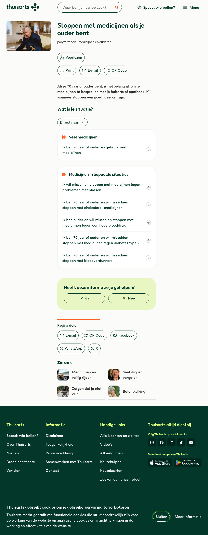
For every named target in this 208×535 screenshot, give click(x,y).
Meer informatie (188, 516)
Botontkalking (134, 391)
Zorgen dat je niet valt (86, 391)
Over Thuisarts (18, 444)
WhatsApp (73, 348)
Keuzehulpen (110, 461)
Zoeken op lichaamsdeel (120, 479)
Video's (106, 444)
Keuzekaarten (111, 470)
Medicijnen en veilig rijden (84, 375)
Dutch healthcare (20, 461)
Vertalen (13, 470)
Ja (87, 298)
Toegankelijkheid (60, 444)
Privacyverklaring (60, 453)
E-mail (93, 70)
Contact (52, 470)
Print (70, 70)
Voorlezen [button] (74, 57)
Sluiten (161, 516)
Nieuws (12, 453)
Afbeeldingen (111, 453)
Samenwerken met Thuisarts (69, 461)
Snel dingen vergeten (132, 375)
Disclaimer (54, 435)
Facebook (126, 335)
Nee (131, 298)
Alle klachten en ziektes (119, 435)
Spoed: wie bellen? (22, 435)
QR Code (119, 70)
